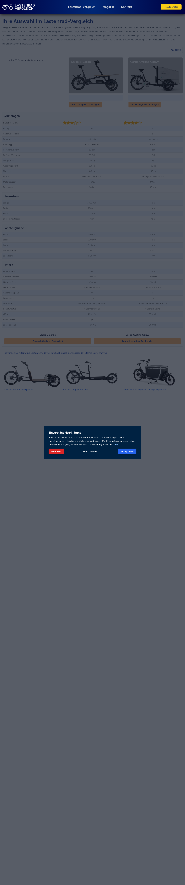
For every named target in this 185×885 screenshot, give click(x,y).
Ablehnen (56, 451)
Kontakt (126, 7)
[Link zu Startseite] (18, 7)
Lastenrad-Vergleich (82, 7)
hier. (116, 444)
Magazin (108, 7)
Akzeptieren (127, 451)
